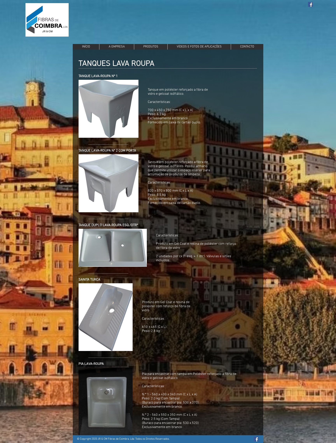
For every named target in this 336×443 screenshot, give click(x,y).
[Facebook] (310, 4)
